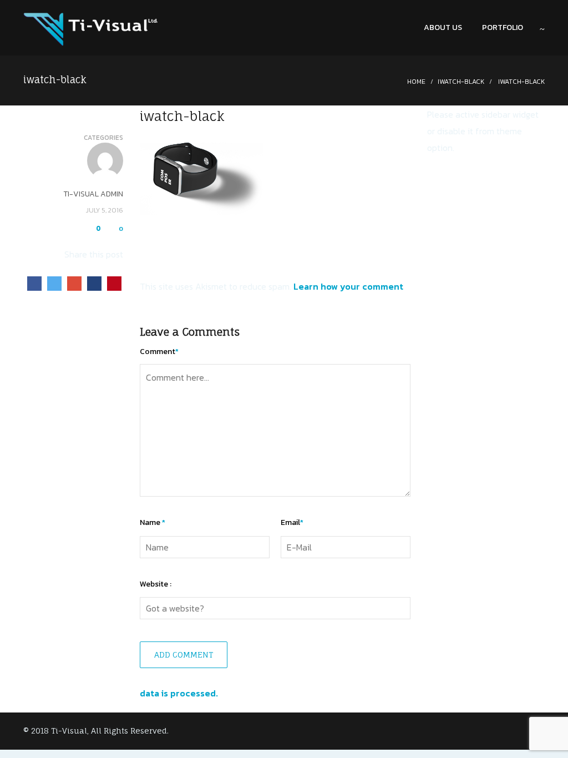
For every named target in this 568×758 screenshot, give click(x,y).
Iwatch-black (461, 82)
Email (292, 522)
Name (152, 522)
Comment (159, 351)
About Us (443, 27)
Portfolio (502, 27)
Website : (155, 584)
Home (416, 82)
